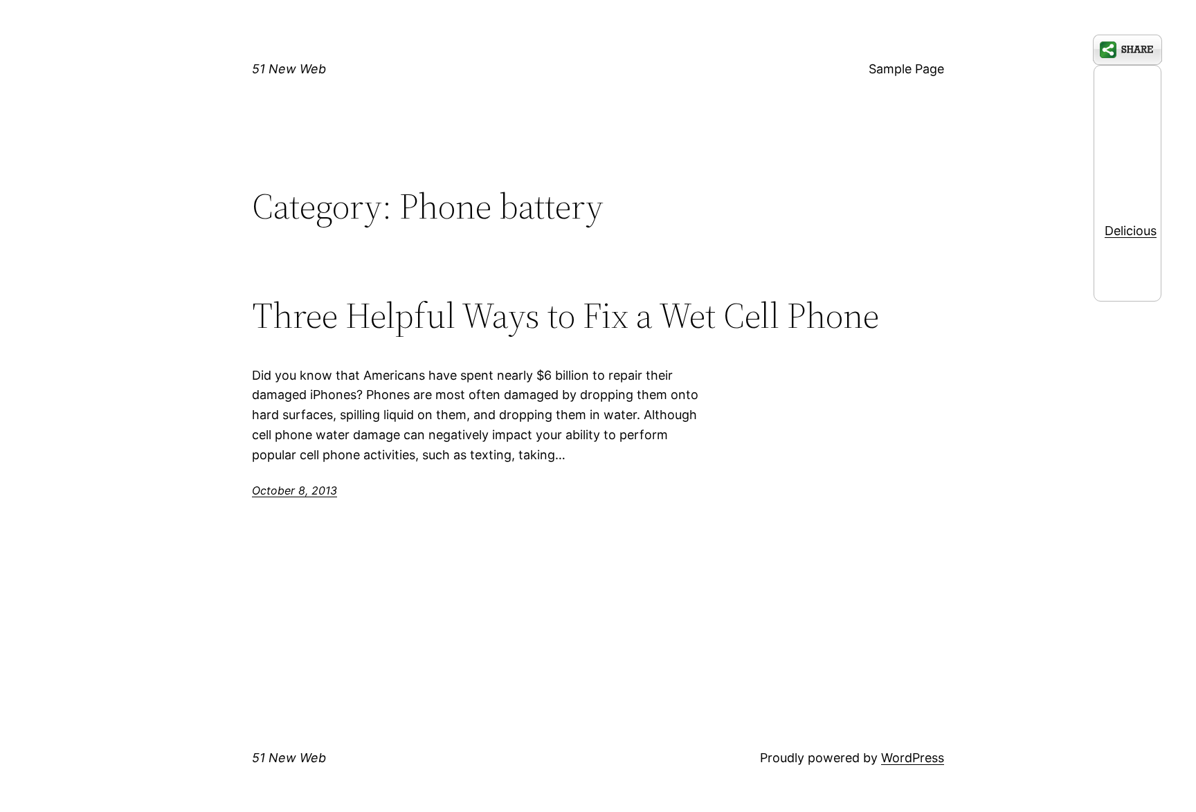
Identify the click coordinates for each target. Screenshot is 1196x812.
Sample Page (906, 69)
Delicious (1131, 230)
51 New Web (289, 69)
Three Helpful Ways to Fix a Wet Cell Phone (565, 315)
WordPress (912, 757)
